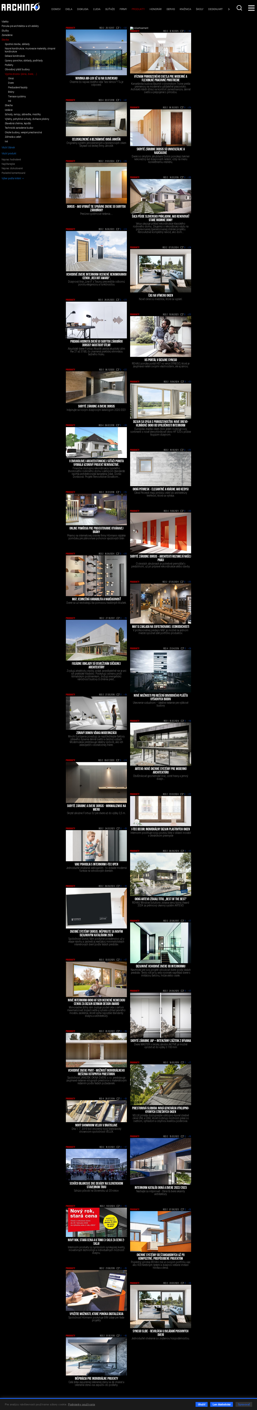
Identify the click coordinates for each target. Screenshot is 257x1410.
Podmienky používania (81, 1404)
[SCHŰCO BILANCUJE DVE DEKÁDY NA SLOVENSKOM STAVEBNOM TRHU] (96, 1164)
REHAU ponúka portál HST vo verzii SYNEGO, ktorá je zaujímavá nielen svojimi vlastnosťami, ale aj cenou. (161, 365)
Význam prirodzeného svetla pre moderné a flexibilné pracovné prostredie (160, 78)
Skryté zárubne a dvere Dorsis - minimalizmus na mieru (96, 808)
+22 (125, 370)
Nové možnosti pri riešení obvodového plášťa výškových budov (161, 697)
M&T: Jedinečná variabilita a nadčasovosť (96, 599)
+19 (125, 618)
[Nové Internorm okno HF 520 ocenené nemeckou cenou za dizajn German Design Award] (96, 979)
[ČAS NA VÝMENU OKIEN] (160, 270)
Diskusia (82, 9)
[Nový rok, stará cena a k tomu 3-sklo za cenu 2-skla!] (96, 1222)
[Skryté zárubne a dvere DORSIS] (96, 387)
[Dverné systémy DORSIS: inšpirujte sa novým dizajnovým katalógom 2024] (96, 908)
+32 (125, 28)
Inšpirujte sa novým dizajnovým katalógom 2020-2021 (96, 409)
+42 (125, 100)
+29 (189, 108)
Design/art (215, 9)
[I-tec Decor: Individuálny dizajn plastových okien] (160, 811)
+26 (125, 161)
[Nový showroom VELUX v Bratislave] (96, 1111)
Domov (56, 9)
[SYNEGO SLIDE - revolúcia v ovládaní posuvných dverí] (160, 1306)
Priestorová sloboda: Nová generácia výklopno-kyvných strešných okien (160, 1110)
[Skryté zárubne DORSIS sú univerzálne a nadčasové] (160, 127)
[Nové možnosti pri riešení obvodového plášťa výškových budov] (160, 671)
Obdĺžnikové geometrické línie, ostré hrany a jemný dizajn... (160, 777)
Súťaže (110, 9)
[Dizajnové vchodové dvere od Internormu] (160, 942)
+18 (125, 829)
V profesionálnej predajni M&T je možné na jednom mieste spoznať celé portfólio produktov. (160, 631)
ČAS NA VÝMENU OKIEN (160, 296)
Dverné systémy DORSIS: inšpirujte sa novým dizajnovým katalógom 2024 (96, 933)
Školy (199, 9)
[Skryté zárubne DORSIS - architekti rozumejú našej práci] (160, 533)
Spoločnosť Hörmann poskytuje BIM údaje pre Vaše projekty (96, 1319)
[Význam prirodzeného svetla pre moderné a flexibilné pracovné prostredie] (160, 53)
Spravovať (244, 1404)
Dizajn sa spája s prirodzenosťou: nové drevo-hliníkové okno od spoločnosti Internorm (160, 424)
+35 (125, 492)
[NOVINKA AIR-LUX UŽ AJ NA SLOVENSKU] (96, 52)
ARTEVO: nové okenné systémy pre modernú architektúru (161, 771)
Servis (170, 9)
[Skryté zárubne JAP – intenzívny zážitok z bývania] (160, 1015)
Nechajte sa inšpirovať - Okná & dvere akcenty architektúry (160, 1192)
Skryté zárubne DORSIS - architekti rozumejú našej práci (160, 558)
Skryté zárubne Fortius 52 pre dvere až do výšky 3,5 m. (96, 813)
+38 (125, 425)
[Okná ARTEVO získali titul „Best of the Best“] (160, 874)
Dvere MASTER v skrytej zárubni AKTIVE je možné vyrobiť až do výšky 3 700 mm (160, 1046)
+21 (189, 382)
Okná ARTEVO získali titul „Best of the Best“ (161, 899)
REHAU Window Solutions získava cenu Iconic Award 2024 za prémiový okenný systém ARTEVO (160, 904)
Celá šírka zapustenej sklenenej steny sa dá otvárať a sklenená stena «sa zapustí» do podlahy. (96, 1383)
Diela (68, 9)
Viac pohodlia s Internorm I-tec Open (96, 864)
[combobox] (240, 7)
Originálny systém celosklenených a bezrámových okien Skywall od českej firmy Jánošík (96, 144)
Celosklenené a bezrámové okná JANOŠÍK (96, 140)
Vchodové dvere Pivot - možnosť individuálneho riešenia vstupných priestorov (96, 1072)
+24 (125, 229)
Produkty (138, 9)
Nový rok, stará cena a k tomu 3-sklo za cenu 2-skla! (96, 1242)
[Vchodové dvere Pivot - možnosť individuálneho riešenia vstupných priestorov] (96, 1050)
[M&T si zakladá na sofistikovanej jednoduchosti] (160, 604)
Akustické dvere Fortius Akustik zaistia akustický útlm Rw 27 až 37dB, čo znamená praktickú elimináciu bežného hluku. (96, 351)
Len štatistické (221, 1404)
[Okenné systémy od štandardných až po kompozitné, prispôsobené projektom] (160, 1231)
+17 (189, 851)
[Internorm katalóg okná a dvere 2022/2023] (160, 1161)
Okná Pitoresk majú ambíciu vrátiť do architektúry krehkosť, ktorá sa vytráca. (160, 494)
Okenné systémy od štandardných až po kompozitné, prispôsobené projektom (161, 1257)
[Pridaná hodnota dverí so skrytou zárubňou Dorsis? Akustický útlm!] (96, 320)
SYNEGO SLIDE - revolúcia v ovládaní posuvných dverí (161, 1333)
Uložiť (201, 1404)
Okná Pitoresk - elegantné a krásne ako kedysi (161, 489)
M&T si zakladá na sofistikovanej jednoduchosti (160, 627)
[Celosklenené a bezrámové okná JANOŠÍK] (96, 119)
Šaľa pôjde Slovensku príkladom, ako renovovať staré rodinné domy (160, 218)
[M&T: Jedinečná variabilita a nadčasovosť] (96, 575)
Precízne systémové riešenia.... (96, 213)
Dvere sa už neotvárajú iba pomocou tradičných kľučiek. (96, 602)
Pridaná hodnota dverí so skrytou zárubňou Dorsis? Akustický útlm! (96, 343)
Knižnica (185, 9)
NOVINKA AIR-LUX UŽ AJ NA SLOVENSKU (96, 78)
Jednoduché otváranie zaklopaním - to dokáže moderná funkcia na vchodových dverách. (96, 869)
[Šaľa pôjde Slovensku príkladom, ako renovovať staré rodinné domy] (160, 196)
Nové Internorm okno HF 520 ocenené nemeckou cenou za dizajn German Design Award (96, 1002)
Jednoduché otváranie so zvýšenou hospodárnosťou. (161, 1338)
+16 (189, 1136)
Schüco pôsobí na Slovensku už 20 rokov (96, 1190)
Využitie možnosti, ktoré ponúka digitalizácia (96, 1314)
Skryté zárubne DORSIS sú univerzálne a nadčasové (161, 151)
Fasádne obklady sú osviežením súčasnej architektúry (96, 665)
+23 (125, 300)
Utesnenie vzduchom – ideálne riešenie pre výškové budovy (160, 704)
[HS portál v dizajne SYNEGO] (160, 336)
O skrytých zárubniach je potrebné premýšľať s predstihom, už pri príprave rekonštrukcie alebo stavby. (160, 565)
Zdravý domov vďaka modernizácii (96, 733)
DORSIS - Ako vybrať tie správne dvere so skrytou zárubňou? (96, 208)
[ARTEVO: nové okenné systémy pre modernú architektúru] (160, 744)
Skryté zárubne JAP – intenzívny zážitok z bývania (161, 1041)
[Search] (240, 7)
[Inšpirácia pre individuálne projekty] (96, 1356)
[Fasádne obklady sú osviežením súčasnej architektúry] (96, 640)
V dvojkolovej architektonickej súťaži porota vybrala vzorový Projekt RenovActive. (96, 463)
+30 (189, 31)
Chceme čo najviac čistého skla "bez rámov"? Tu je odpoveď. (96, 83)
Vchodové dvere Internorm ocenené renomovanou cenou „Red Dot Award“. (96, 276)
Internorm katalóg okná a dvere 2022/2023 (161, 1188)
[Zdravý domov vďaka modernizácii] (96, 713)
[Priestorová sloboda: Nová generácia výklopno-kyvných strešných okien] (160, 1084)
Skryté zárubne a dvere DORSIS (96, 406)
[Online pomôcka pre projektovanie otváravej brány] (96, 509)
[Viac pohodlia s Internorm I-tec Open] (96, 845)
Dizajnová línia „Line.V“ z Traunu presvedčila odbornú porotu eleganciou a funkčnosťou (96, 283)
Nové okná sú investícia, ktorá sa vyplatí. (161, 299)
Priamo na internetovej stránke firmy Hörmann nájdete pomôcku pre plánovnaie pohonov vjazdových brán (96, 537)
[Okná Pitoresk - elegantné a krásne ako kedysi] (160, 469)
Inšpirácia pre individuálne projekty (96, 1379)
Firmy (123, 9)
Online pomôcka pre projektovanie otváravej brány (96, 530)
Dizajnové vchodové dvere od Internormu (160, 966)
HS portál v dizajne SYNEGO (161, 360)
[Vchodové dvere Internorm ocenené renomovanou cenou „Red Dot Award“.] (96, 251)
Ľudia (96, 9)
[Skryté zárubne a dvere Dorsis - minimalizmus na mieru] (96, 782)
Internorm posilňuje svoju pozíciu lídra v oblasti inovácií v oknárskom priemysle (161, 834)
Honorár (156, 9)
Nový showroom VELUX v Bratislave (96, 1125)
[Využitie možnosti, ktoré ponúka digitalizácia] (96, 1290)
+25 (189, 450)
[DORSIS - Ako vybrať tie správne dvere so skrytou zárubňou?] (96, 183)
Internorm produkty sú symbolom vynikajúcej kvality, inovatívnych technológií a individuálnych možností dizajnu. (96, 1250)
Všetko (5, 21)
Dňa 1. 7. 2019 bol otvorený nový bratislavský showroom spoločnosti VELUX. (96, 1130)
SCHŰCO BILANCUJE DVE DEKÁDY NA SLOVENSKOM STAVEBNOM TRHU (96, 1185)
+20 (189, 511)
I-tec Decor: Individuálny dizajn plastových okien (161, 829)
